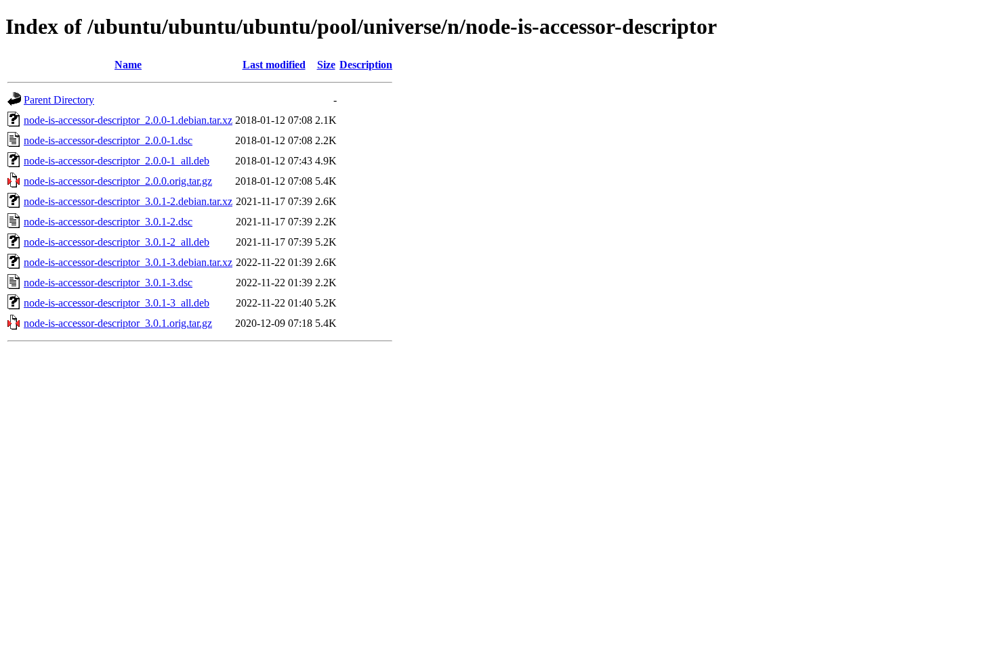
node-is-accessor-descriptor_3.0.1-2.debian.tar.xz (128, 201)
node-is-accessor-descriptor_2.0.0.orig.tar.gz (118, 181)
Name (128, 64)
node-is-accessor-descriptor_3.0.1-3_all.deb (116, 303)
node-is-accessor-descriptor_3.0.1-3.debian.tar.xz (128, 262)
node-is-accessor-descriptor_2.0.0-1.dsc (108, 140)
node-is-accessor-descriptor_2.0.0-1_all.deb (116, 160)
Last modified (274, 64)
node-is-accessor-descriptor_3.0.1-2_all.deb (116, 242)
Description (365, 64)
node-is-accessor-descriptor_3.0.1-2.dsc (108, 221)
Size (326, 64)
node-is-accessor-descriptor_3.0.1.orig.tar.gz (118, 323)
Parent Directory (59, 100)
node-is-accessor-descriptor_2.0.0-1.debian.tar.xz (128, 120)
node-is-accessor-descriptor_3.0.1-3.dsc (108, 282)
